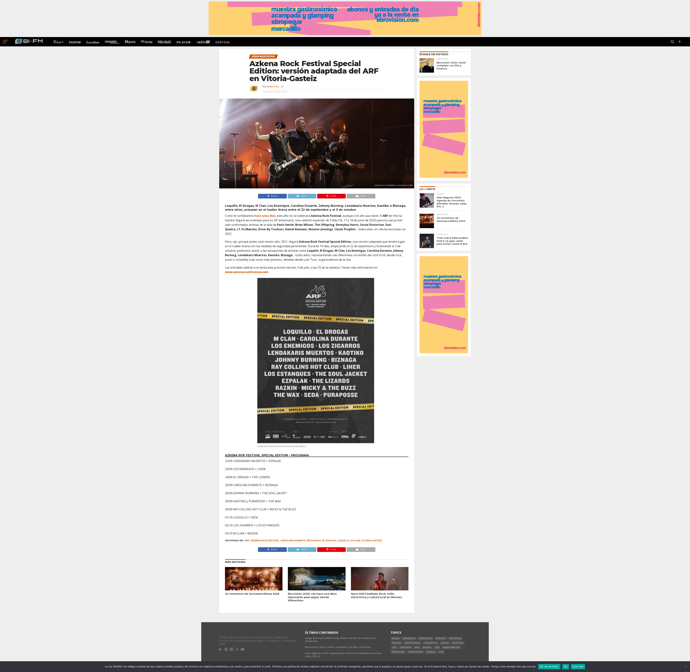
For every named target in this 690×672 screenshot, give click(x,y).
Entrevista (409, 638)
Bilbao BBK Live (451, 647)
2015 (441, 652)
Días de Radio (412, 643)
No (565, 666)
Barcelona (398, 652)
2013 (394, 647)
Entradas (457, 643)
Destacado (313, 540)
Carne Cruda (415, 652)
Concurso (405, 647)
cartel (445, 643)
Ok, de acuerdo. (549, 666)
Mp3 (417, 647)
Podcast (441, 638)
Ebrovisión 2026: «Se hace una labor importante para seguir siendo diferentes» (312, 597)
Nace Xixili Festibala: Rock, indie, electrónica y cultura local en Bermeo (376, 595)
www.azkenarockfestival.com (246, 272)
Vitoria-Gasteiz (371, 540)
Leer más (578, 666)
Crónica (431, 652)
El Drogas (329, 540)
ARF (247, 540)
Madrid (427, 647)
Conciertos (430, 643)
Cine (437, 647)
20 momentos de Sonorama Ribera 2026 (252, 593)
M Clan (355, 540)
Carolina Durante (292, 540)
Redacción (273, 86)
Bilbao (395, 638)
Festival (396, 643)
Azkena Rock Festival (264, 540)
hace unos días (264, 216)
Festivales (455, 638)
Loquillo (343, 540)
